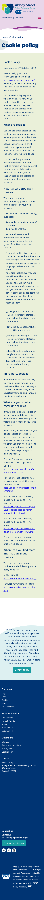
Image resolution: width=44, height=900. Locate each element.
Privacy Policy (7, 748)
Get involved (7, 731)
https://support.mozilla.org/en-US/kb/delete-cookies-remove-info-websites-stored (19, 509)
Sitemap (5, 742)
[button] (38, 17)
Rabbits (5, 700)
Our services (7, 717)
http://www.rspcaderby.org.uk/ (19, 80)
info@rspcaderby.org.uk (17, 837)
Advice (4, 724)
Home (5, 37)
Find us (5, 758)
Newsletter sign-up (14, 843)
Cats (4, 697)
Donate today (22, 669)
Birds (4, 703)
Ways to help (7, 727)
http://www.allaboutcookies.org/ (20, 578)
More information (11, 713)
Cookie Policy (7, 752)
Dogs (4, 693)
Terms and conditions (11, 745)
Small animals (8, 706)
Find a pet (7, 689)
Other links (7, 737)
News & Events (8, 721)
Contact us (19, 18)
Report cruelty (7, 18)
